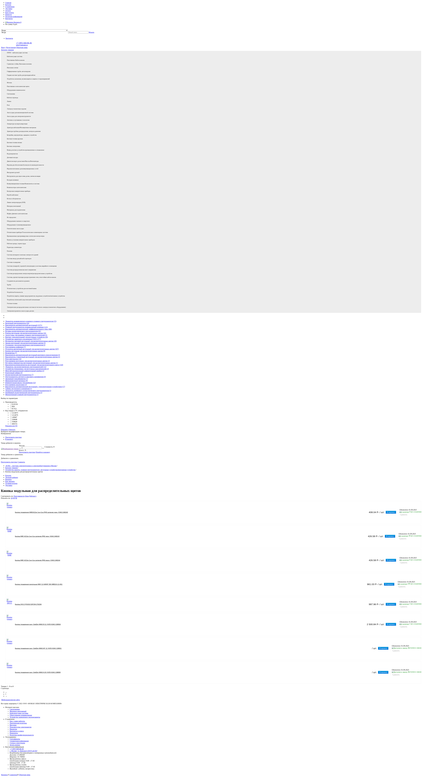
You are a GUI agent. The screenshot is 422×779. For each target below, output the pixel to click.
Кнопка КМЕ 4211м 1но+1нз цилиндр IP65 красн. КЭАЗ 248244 (37, 560)
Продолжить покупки (13, 437)
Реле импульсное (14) (13, 359)
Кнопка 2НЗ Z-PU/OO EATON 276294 (28, 604)
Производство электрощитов (20, 727)
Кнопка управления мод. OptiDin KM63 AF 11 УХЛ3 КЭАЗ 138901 (38, 648)
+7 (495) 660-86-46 (24, 43)
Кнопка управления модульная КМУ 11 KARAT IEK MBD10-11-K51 (38, 584)
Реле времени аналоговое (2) (16, 385)
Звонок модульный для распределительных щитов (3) (25, 343)
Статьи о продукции (17, 743)
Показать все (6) (11, 426)
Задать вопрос (15, 745)
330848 (14, 419)
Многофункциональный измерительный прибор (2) (24, 371)
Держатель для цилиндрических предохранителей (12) (25, 367)
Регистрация (11, 47)
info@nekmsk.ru (22, 45)
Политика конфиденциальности (22, 735)
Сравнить (21, 462)
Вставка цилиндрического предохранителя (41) (23, 331)
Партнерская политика (18, 723)
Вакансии (13, 729)
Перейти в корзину (43, 452)
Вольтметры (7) (11, 353)
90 (16, 498)
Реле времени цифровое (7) (15, 347)
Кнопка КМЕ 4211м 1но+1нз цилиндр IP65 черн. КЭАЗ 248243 (37, 536)
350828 (14, 422)
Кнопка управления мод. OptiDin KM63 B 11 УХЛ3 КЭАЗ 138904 (38, 624)
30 (12, 498)
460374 (14, 424)
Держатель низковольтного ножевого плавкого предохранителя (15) (30, 321)
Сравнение (13, 775)
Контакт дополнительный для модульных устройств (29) (26, 337)
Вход (3, 47)
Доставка (8, 9)
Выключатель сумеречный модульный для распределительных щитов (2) (32, 357)
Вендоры (13, 725)
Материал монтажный (18, 711)
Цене (27, 496)
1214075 (15, 413)
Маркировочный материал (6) (16, 381)
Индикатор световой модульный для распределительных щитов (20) (31, 341)
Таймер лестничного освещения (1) (18, 389)
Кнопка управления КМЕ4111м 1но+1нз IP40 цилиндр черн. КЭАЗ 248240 (41, 512)
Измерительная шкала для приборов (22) (20, 383)
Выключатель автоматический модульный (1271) (23, 325)
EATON (15, 404)
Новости (8, 15)
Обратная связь (21, 47)
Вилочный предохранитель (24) (17, 323)
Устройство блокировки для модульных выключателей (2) (27, 369)
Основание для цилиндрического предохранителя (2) (25, 345)
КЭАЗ (14, 409)
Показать (4, 430)
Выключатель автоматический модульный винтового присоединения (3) (32, 355)
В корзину (9, 439)
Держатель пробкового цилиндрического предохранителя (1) (28, 391)
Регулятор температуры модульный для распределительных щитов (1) (31, 363)
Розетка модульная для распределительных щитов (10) (25, 333)
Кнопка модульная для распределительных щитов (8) (25, 351)
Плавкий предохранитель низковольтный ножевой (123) (26, 327)
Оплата (8, 11)
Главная (8, 3)
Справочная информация (19, 741)
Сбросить (11, 430)
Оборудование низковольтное (21, 715)
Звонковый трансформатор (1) (16, 379)
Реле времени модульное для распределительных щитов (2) (27, 361)
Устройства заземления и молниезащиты (25, 717)
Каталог (8, 5)
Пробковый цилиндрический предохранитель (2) (23, 393)
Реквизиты (14, 733)
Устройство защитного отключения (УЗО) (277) (23, 339)
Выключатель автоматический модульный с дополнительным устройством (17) (35, 387)
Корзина (17, 22)
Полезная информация (13, 17)
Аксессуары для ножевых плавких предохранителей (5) (26, 335)
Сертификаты (15, 739)
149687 (14, 417)
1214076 (15, 415)
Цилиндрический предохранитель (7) (19, 375)
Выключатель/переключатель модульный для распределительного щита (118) (34, 365)
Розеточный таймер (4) (13, 373)
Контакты (9, 18)
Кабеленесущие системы (19, 713)
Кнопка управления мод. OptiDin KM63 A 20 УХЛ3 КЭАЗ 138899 (38, 672)
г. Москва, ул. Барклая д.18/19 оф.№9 (23, 751)
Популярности (19, 496)
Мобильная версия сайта (10, 700)
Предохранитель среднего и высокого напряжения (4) (25, 377)
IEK (13, 406)
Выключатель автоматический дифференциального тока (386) (28, 329)
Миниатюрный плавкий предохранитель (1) (21, 394)
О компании (10, 7)
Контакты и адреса (17, 731)
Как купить (9, 13)
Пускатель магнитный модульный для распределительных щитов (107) (32, 349)
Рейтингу (32, 496)
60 (14, 498)
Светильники (15, 709)
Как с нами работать (17, 721)
